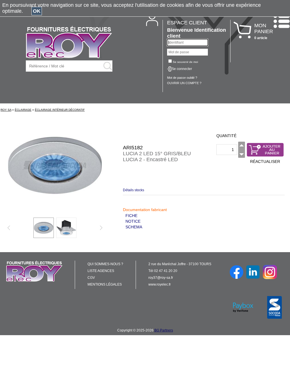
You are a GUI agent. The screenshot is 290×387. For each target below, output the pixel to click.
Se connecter (182, 69)
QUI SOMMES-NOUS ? (105, 264)
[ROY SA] (69, 42)
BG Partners (163, 330)
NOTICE (132, 221)
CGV (91, 278)
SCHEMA (133, 227)
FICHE (131, 215)
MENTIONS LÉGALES (105, 284)
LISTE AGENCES (101, 271)
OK (36, 11)
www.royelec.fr (159, 284)
